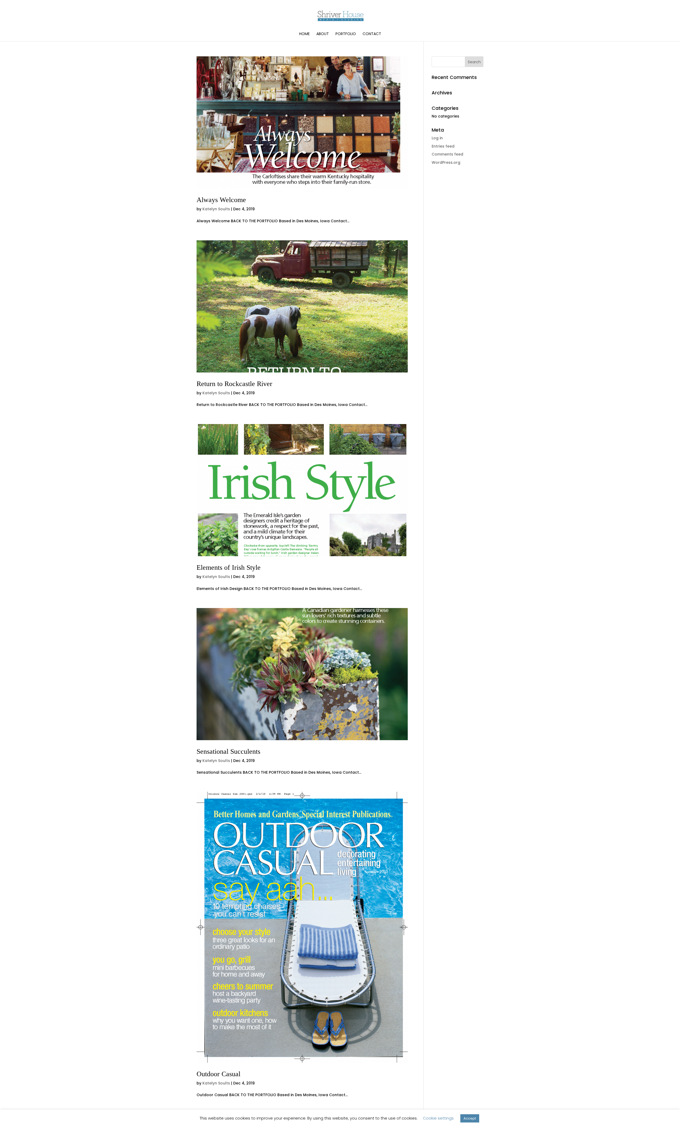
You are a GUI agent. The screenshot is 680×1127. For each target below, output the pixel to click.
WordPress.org (446, 162)
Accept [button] (470, 1118)
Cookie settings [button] (438, 1118)
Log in (437, 138)
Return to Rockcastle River (234, 384)
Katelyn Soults (216, 209)
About (322, 34)
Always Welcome (221, 200)
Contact (372, 34)
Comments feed (447, 154)
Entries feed (443, 146)
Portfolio (345, 34)
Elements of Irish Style (229, 567)
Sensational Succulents (228, 751)
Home (304, 34)
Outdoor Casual (218, 1074)
